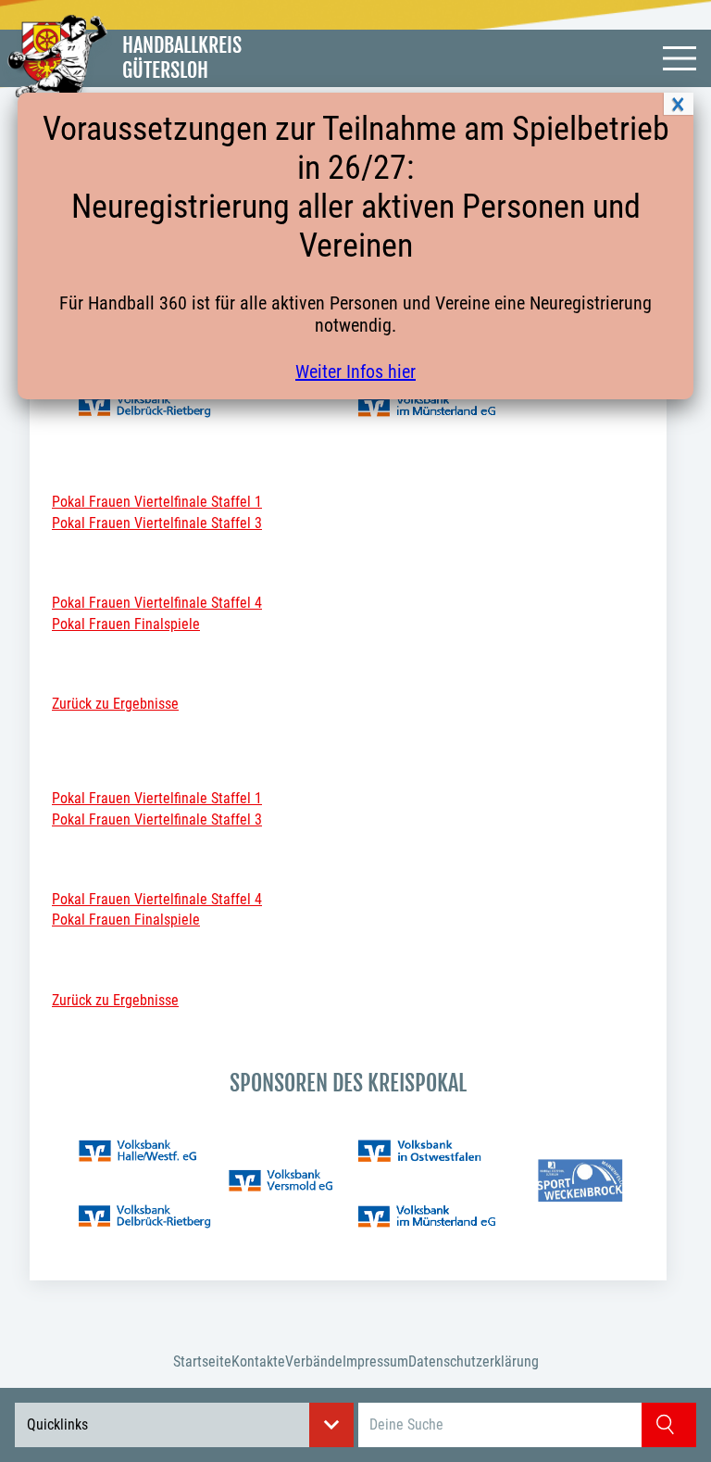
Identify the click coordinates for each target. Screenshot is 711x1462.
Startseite (202, 1361)
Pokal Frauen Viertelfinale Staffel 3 (157, 523)
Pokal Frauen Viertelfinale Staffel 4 (157, 602)
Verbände (314, 1361)
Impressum (375, 1361)
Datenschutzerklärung (473, 1361)
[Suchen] (669, 1425)
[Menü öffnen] (679, 58)
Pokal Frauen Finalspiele (126, 624)
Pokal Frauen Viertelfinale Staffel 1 (157, 501)
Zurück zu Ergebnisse (115, 703)
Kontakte (258, 1361)
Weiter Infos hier (355, 371)
